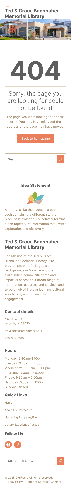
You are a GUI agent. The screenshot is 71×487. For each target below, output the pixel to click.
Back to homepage (35, 138)
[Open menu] (7, 5)
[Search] (60, 159)
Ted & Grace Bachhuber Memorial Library (32, 13)
